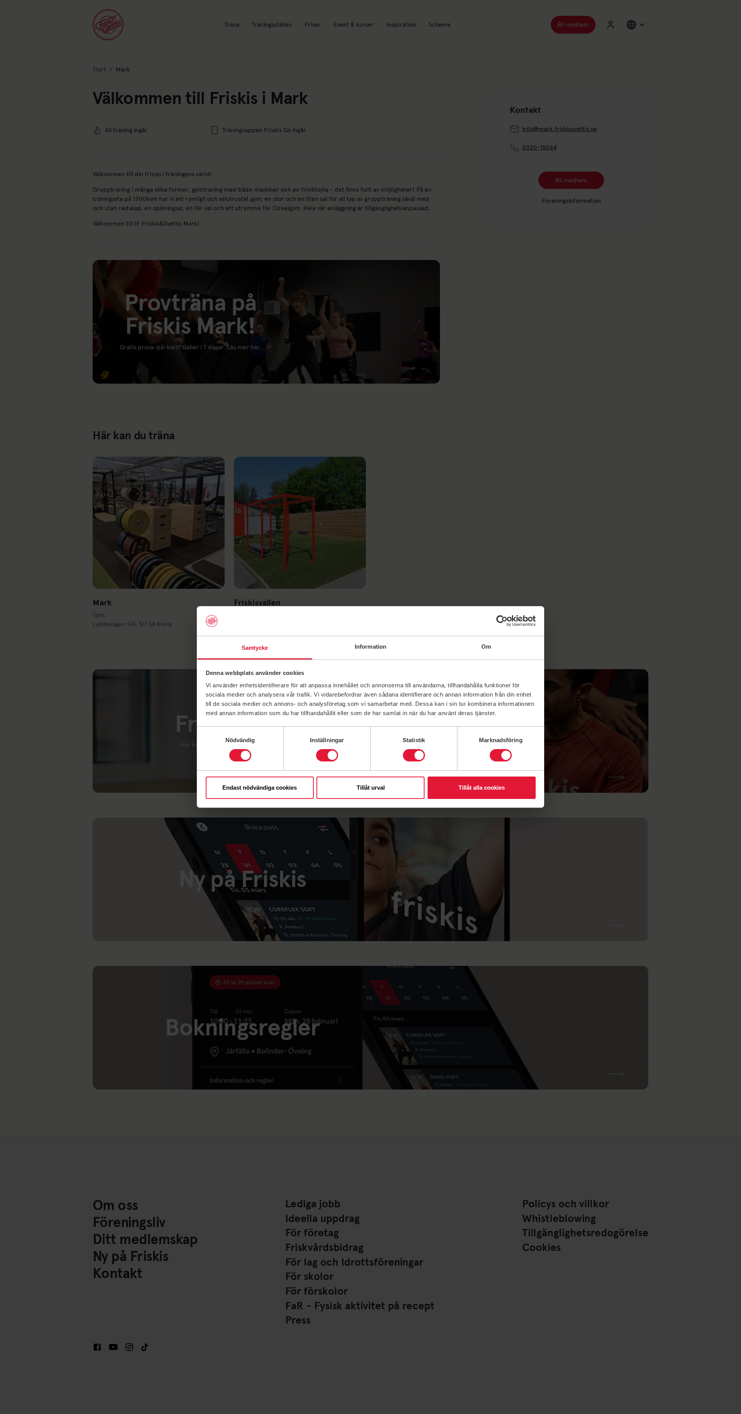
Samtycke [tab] (255, 647)
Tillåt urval (371, 787)
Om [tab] (486, 646)
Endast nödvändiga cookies (259, 787)
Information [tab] (370, 646)
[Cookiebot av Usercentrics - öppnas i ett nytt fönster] (502, 621)
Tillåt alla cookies (481, 787)
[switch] (327, 755)
